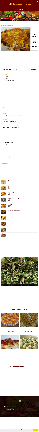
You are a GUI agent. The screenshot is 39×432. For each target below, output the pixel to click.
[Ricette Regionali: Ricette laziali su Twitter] (17, 9)
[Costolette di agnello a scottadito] (4, 212)
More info (18, 430)
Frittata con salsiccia (22, 4)
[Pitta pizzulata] (10, 342)
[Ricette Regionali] (10, 4)
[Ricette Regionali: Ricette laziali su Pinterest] (20, 9)
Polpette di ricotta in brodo (29, 351)
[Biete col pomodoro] (4, 229)
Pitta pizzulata (9, 351)
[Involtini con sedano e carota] (4, 235)
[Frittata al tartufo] (29, 319)
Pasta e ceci (10, 180)
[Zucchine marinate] (4, 218)
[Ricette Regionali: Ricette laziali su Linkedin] (22, 9)
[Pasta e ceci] (4, 182)
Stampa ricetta (33, 69)
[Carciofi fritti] (4, 206)
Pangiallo (10, 186)
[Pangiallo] (4, 188)
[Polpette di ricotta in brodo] (29, 342)
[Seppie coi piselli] (4, 224)
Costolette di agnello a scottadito (15, 210)
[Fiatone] (10, 319)
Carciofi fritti (11, 204)
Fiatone (10, 329)
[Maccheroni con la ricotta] (4, 200)
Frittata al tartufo (29, 329)
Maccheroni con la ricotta (13, 198)
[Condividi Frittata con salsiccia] (4, 409)
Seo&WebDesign (26, 414)
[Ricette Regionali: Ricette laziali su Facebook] (15, 9)
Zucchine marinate (11, 216)
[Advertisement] (19, 59)
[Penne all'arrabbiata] (4, 194)
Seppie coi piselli (11, 222)
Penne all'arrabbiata (12, 192)
